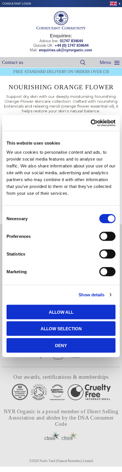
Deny (61, 345)
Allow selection (61, 328)
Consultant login (16, 3)
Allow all (61, 311)
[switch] (107, 236)
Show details (91, 294)
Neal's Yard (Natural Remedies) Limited (66, 461)
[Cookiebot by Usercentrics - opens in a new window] (90, 123)
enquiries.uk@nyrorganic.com (65, 50)
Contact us (12, 62)
